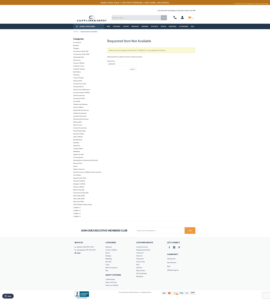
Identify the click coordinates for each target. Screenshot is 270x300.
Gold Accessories (79, 95)
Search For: (111, 61)
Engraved (135, 26)
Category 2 (76, 210)
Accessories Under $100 (81, 54)
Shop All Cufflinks (79, 181)
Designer (145, 26)
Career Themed (78, 78)
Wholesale (139, 276)
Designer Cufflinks (79, 184)
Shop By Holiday (78, 134)
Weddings (172, 26)
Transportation (78, 148)
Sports (163, 26)
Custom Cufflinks (111, 250)
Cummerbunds (78, 157)
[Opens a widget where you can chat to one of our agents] (8, 296)
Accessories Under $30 (80, 51)
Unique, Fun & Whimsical (81, 89)
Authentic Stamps (79, 69)
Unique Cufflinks (78, 187)
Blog (168, 266)
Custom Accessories (80, 128)
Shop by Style (77, 81)
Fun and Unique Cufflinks (81, 92)
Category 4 (76, 216)
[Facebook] (169, 247)
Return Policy (140, 270)
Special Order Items (79, 178)
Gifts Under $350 (79, 198)
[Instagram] (174, 247)
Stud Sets (154, 26)
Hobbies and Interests (80, 104)
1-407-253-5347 (90, 250)
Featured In (140, 259)
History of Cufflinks (111, 285)
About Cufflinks (113, 275)
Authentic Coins (78, 66)
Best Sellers (77, 72)
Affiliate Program (168, 270)
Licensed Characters (80, 116)
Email (78, 253)
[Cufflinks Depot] (91, 18)
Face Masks (77, 175)
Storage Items (77, 140)
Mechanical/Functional (80, 119)
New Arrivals (77, 125)
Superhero (76, 145)
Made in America (78, 169)
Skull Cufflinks (78, 137)
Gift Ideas (76, 75)
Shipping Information (143, 250)
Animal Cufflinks (78, 63)
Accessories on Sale (79, 84)
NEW (108, 26)
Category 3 (76, 213)
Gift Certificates (141, 273)
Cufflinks (116, 26)
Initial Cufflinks (78, 107)
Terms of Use (140, 262)
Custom (126, 26)
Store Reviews (168, 262)
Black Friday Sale (78, 190)
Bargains (76, 45)
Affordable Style (78, 57)
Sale (192, 26)
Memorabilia (77, 122)
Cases (107, 264)
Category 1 (76, 207)
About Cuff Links (111, 282)
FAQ (137, 264)
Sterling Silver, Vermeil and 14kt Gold (85, 160)
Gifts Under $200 (79, 196)
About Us (139, 256)
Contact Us (140, 253)
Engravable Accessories (81, 110)
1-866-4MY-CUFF (88, 247)
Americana (76, 60)
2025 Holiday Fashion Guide (82, 204)
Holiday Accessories (80, 113)
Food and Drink (78, 86)
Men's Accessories (111, 267)
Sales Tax (139, 267)
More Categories (87, 26)
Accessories (183, 26)
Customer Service (142, 247)
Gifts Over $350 (78, 201)
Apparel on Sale (78, 154)
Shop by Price (77, 163)
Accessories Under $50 (80, 193)
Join (190, 231)
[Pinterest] (179, 247)
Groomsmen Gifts (79, 98)
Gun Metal (76, 101)
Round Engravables (79, 131)
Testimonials (168, 259)
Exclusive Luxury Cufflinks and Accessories (87, 172)
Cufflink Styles (110, 279)
